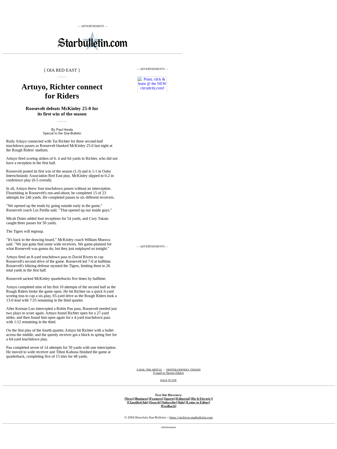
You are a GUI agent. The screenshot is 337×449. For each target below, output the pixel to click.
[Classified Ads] (137, 402)
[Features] (156, 399)
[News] (129, 399)
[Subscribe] (169, 402)
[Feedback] (168, 406)
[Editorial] (182, 399)
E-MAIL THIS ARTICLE (149, 369)
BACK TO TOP (168, 380)
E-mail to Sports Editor (168, 373)
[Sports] (169, 399)
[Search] (155, 402)
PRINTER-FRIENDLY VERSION (183, 369)
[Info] (181, 402)
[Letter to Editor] (198, 402)
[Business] (141, 399)
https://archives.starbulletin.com (191, 417)
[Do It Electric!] (202, 399)
